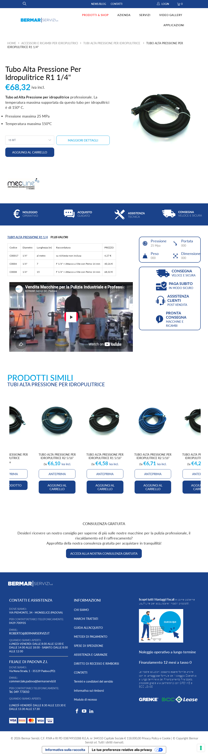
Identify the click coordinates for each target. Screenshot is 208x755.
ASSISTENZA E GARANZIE (90, 654)
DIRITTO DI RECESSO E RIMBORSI (96, 663)
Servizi (145, 15)
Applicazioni (174, 25)
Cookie (166, 738)
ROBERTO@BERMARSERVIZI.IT (29, 633)
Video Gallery (170, 15)
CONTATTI (80, 672)
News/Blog (98, 3)
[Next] (196, 444)
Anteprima (105, 474)
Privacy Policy (150, 738)
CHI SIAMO (81, 610)
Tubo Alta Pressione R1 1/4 (27, 237)
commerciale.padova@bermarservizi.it (32, 681)
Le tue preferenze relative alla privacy (122, 750)
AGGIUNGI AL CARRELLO (105, 487)
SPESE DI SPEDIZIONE (88, 645)
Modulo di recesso (85, 699)
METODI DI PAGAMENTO (90, 636)
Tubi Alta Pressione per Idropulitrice (111, 43)
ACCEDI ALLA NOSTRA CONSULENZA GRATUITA (104, 553)
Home (11, 43)
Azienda (124, 15)
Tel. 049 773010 (19, 692)
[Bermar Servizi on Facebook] (77, 711)
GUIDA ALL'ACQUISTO (88, 627)
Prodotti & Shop (95, 15)
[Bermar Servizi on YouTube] (84, 711)
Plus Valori (59, 237)
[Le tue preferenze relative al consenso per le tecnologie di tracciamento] (201, 748)
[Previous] (14, 444)
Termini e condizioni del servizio (93, 681)
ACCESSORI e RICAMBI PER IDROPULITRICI (49, 43)
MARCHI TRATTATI (86, 618)
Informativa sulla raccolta (65, 750)
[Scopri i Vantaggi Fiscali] (31, 724)
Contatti (116, 3)
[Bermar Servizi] (39, 20)
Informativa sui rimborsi (89, 690)
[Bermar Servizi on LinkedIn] (92, 711)
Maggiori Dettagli (83, 140)
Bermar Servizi (30, 738)
